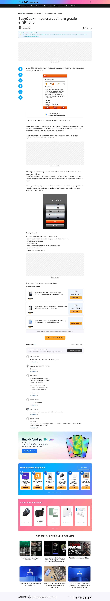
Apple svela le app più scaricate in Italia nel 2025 (30, 584)
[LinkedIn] (88, 598)
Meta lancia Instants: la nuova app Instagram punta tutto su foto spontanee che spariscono (55, 560)
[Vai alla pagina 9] (60, 492)
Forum (63, 6)
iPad (26, 6)
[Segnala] (37, 362)
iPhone (20, 6)
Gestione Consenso (51, 597)
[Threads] (83, 598)
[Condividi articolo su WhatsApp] (20, 92)
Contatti (75, 596)
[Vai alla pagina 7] (57, 492)
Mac (32, 6)
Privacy (84, 596)
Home (20, 13)
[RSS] (91, 598)
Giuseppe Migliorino (27, 27)
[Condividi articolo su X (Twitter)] (20, 75)
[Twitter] (76, 598)
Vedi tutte (84, 467)
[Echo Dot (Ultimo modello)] (49, 475)
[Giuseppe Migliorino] (20, 27)
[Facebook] (74, 598)
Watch (46, 6)
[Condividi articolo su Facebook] (20, 69)
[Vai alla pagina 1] (49, 492)
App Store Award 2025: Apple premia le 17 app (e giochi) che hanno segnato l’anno (79, 585)
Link (60, 120)
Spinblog (38, 596)
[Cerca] (22, 2)
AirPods (38, 6)
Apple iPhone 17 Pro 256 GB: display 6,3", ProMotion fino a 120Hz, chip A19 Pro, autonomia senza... (51, 307)
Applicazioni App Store (29, 13)
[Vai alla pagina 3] (52, 492)
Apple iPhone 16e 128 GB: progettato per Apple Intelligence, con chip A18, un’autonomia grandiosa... (49, 293)
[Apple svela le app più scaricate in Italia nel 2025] (31, 573)
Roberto (33, 369)
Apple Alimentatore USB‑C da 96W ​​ (73, 482)
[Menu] (19, 2)
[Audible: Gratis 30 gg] (37, 475)
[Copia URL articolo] (20, 97)
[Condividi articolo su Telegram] (20, 86)
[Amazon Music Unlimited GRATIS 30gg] (25, 475)
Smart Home (54, 6)
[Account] (90, 2)
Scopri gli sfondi (28, 451)
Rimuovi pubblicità (55, 62)
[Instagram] (81, 598)
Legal (79, 596)
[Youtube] (79, 598)
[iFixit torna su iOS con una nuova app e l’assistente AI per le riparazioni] (55, 573)
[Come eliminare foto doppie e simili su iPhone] (31, 548)
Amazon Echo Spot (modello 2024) (86, 482)
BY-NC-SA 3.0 (43, 597)
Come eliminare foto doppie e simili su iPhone (30, 559)
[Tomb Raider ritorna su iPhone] (79, 548)
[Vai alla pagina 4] (53, 492)
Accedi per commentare (75, 350)
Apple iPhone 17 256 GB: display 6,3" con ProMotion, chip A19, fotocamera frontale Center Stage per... (50, 321)
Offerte (73, 6)
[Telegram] (86, 598)
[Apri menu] (38, 2)
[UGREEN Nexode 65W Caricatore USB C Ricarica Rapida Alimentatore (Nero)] (61, 475)
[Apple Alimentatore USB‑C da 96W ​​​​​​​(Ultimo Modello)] (73, 475)
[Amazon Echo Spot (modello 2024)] (86, 475)
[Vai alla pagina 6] (56, 492)
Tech (67, 6)
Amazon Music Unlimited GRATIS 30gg (25, 482)
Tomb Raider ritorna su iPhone (79, 558)
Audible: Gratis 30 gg (37, 482)
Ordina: (73, 344)
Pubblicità (89, 596)
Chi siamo (69, 596)
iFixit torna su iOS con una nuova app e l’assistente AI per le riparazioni (55, 585)
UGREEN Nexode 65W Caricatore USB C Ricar (62, 482)
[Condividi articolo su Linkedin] (20, 80)
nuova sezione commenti (33, 36)
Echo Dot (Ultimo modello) (50, 482)
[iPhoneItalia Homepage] (31, 2)
